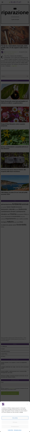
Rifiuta (15, 422)
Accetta (15, 418)
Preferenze (15, 426)
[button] (27, 404)
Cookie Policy (10, 430)
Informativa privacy (17, 430)
